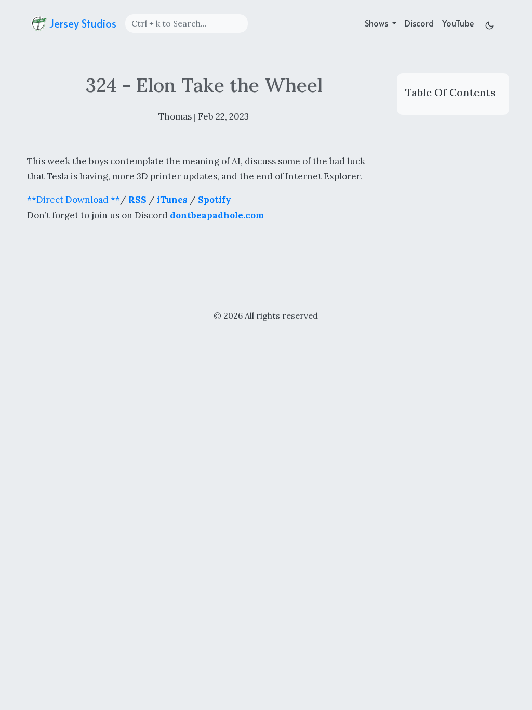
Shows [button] (377, 23)
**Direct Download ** (73, 199)
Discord (419, 23)
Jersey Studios (81, 23)
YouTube (458, 23)
